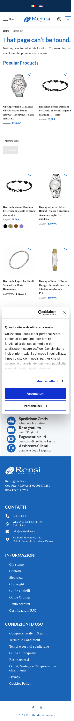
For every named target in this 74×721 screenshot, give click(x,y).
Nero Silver (10, 150)
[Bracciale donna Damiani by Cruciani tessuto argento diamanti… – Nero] (55, 85)
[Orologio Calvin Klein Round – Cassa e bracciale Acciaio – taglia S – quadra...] (55, 186)
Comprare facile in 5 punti (28, 633)
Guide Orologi (19, 597)
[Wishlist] (30, 75)
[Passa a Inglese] (41, 6)
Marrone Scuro (12, 140)
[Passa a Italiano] (33, 6)
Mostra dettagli (47, 381)
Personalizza (33, 405)
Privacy (14, 677)
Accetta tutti (35, 393)
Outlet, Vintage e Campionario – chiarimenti (32, 668)
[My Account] (59, 19)
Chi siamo (16, 564)
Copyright (16, 584)
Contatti (15, 571)
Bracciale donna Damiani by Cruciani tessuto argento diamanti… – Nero (55, 110)
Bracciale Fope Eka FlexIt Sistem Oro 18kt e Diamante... (18, 284)
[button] (67, 19)
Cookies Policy (20, 683)
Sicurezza (16, 578)
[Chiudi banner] (64, 312)
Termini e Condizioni (24, 640)
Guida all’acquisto (22, 653)
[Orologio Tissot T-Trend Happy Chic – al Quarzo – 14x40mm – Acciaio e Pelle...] (55, 260)
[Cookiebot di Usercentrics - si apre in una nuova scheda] (41, 312)
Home (6, 30)
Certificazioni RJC (22, 610)
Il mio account (19, 604)
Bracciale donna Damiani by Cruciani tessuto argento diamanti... (19, 210)
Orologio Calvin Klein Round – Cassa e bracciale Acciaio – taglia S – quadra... (54, 213)
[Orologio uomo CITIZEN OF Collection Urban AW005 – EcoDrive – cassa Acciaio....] (19, 85)
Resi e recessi (19, 660)
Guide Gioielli (19, 591)
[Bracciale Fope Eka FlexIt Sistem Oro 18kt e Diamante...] (19, 260)
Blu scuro (9, 131)
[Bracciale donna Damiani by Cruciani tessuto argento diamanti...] (19, 186)
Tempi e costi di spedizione (29, 646)
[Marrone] (16, 226)
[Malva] (21, 226)
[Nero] (5, 226)
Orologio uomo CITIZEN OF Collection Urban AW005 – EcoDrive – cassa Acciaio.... (18, 112)
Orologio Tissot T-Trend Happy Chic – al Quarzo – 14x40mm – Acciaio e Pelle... (54, 287)
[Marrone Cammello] (10, 226)
